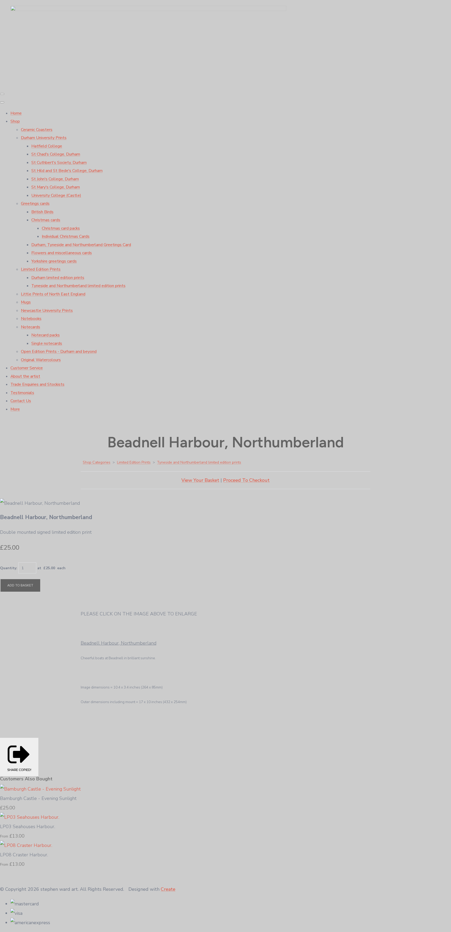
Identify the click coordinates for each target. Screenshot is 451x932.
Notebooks (31, 319)
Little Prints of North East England (53, 294)
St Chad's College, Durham (55, 154)
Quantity (8, 568)
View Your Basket (200, 480)
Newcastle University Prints (47, 310)
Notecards (30, 327)
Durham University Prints (44, 138)
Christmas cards (45, 220)
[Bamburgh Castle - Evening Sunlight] (40, 789)
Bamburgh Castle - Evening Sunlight (38, 798)
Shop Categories (96, 462)
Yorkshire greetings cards (54, 261)
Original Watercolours (41, 360)
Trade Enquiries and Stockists (37, 384)
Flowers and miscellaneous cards (61, 253)
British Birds (42, 212)
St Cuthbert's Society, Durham (59, 162)
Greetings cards (35, 203)
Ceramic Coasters (36, 130)
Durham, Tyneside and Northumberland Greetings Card (81, 245)
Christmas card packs (61, 228)
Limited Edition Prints (41, 269)
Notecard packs (45, 335)
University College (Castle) (56, 195)
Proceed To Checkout (246, 480)
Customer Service (26, 368)
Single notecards (46, 343)
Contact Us (20, 401)
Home (16, 113)
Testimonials (22, 393)
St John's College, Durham (55, 179)
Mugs (26, 302)
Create (168, 889)
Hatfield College (46, 146)
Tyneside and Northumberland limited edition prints (78, 286)
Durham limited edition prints (57, 278)
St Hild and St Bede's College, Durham (67, 171)
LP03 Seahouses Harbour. (27, 826)
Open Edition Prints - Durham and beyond (59, 351)
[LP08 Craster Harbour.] (26, 845)
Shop (15, 121)
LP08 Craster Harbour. (24, 855)
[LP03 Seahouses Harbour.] (29, 817)
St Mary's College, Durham (55, 187)
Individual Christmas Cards (66, 236)
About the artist (25, 376)
